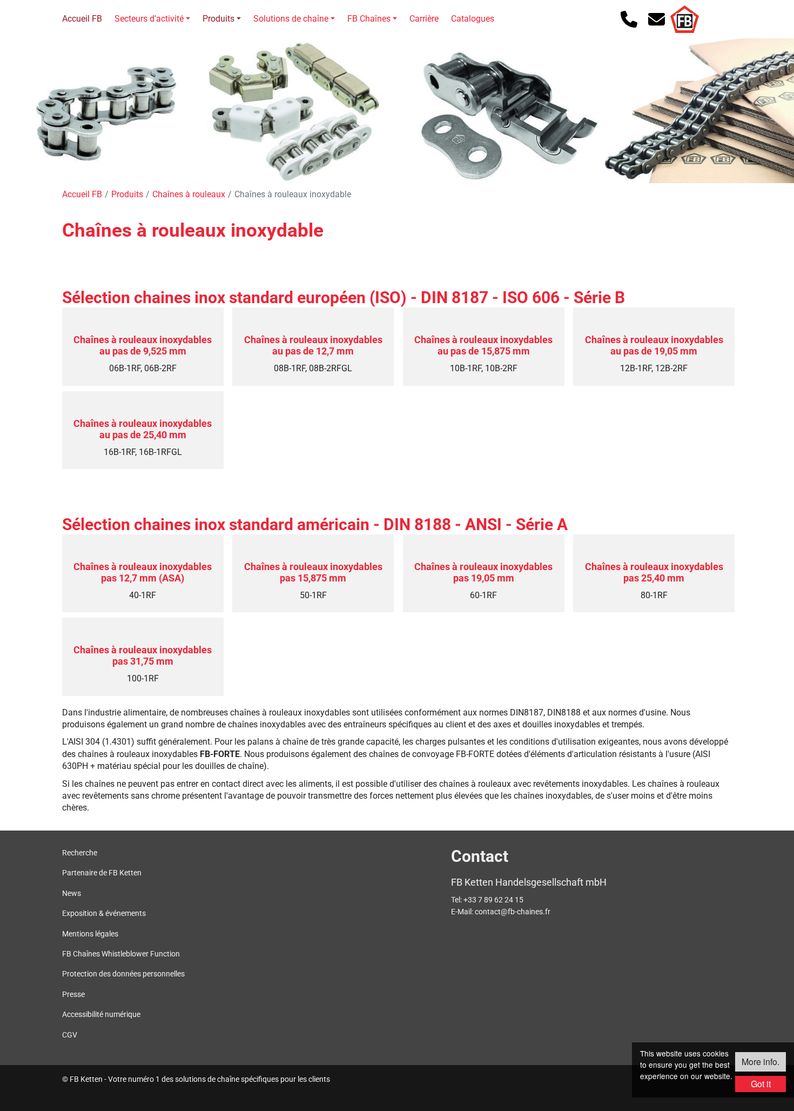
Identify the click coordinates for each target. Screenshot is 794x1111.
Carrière (424, 19)
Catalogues (472, 19)
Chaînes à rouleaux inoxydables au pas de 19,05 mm (654, 345)
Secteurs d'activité (149, 19)
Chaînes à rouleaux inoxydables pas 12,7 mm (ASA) (142, 572)
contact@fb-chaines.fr (512, 911)
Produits (218, 19)
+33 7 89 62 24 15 (493, 899)
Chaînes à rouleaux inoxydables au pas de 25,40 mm (142, 429)
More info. (760, 1061)
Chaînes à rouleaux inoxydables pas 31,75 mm (142, 656)
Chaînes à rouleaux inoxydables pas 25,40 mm (654, 572)
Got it (761, 1083)
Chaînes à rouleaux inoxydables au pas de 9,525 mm (142, 345)
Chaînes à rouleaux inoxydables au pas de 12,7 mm (313, 345)
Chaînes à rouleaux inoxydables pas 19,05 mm (483, 572)
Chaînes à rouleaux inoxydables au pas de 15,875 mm (483, 345)
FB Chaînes (369, 19)
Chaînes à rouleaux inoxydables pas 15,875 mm (313, 572)
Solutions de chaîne (290, 19)
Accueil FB (82, 19)
